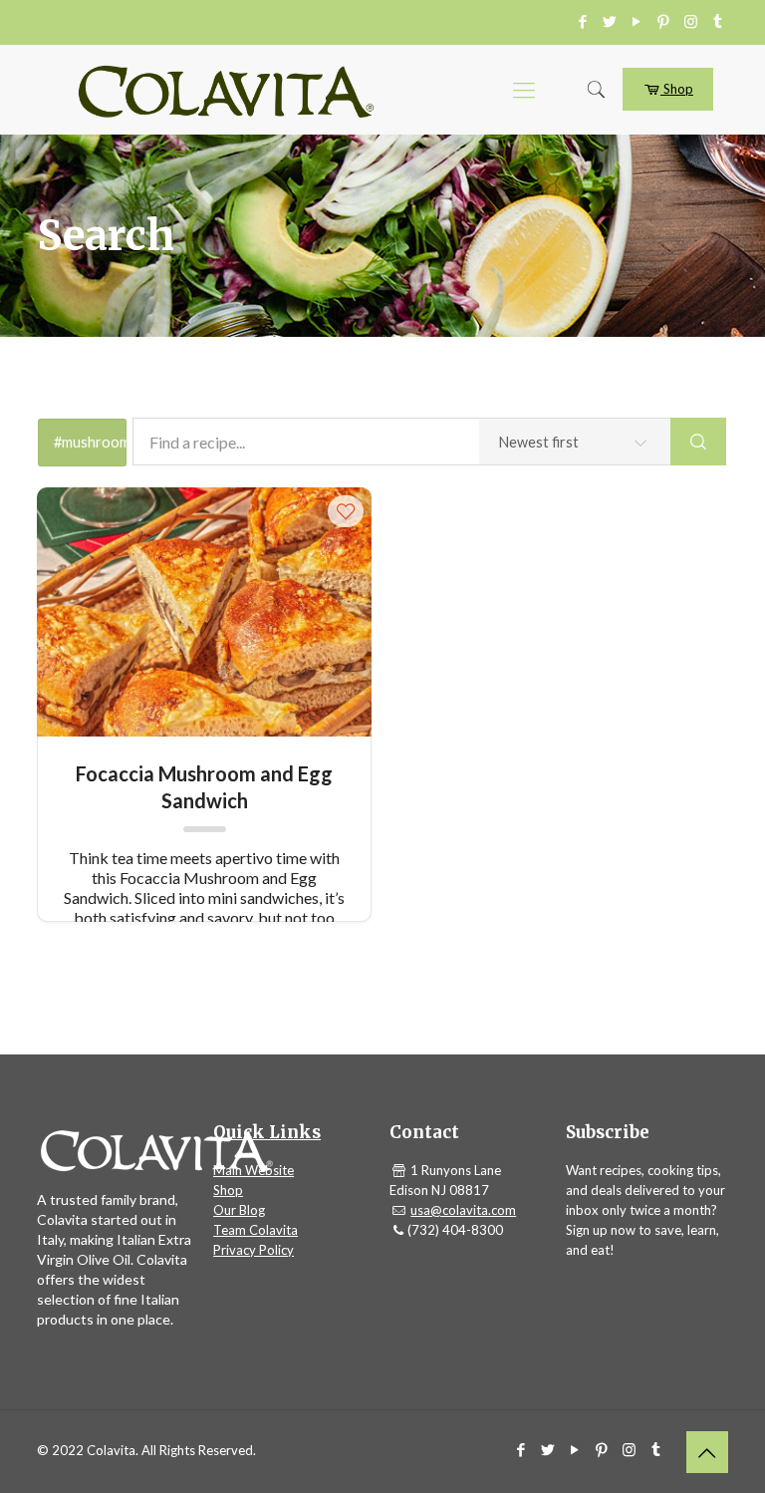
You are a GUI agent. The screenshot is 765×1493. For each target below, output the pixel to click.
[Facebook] (583, 21)
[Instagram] (690, 21)
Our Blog (239, 1210)
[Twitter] (610, 21)
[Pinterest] (663, 21)
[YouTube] (637, 21)
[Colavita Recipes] (226, 90)
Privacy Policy (253, 1250)
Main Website (253, 1170)
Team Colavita (255, 1230)
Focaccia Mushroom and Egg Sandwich (204, 785)
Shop (676, 89)
